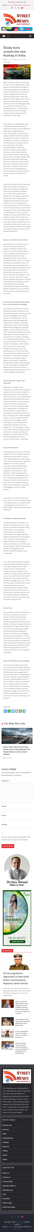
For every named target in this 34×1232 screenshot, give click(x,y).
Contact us (6, 1177)
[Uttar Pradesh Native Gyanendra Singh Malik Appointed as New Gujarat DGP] (8, 1022)
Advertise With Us (9, 1186)
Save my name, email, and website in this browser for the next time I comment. (16, 838)
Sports (5, 1155)
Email (4, 815)
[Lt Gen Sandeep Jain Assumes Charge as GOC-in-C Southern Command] (8, 1034)
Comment (6, 781)
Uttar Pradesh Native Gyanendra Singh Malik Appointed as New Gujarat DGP (22, 1022)
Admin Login (7, 1203)
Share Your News (9, 1207)
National (6, 1147)
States (5, 1159)
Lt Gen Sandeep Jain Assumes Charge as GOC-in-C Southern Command (21, 1034)
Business (6, 1129)
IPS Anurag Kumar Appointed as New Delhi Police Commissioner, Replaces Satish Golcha (16, 978)
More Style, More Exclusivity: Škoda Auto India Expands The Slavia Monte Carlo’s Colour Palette (16, 750)
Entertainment (8, 1138)
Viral (4, 1194)
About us (6, 1173)
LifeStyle (6, 1142)
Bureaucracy (7, 1125)
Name (4, 806)
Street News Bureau (21, 59)
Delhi (4, 1134)
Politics (5, 1151)
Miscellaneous (8, 1190)
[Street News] (4, 36)
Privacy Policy (8, 1181)
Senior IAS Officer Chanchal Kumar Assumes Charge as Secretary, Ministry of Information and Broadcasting (22, 1048)
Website (4, 824)
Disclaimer (6, 1199)
